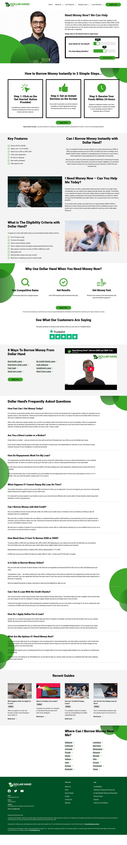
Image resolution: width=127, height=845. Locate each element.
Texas (95, 769)
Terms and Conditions (101, 803)
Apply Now (63, 123)
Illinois (67, 756)
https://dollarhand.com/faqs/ (92, 824)
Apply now (15, 379)
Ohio (95, 759)
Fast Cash (12, 368)
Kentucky (69, 769)
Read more (11, 719)
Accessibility (98, 786)
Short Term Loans (43, 371)
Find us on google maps (14, 809)
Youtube (22, 791)
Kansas (68, 766)
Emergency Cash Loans (17, 365)
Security (96, 799)
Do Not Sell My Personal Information (106, 793)
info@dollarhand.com (13, 797)
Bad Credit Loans (15, 361)
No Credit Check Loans (45, 361)
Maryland (97, 746)
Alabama (68, 742)
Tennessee (97, 766)
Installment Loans (43, 368)
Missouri (96, 752)
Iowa (67, 762)
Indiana (68, 759)
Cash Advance (42, 365)
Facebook (9, 791)
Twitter (15, 791)
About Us (68, 786)
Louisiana (97, 742)
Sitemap (67, 803)
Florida (68, 752)
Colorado (68, 749)
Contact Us (68, 799)
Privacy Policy (98, 796)
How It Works (69, 793)
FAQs (66, 790)
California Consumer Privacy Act (104, 790)
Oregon (96, 762)
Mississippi (97, 749)
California (69, 746)
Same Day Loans (15, 371)
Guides (10, 706)
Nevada (96, 756)
